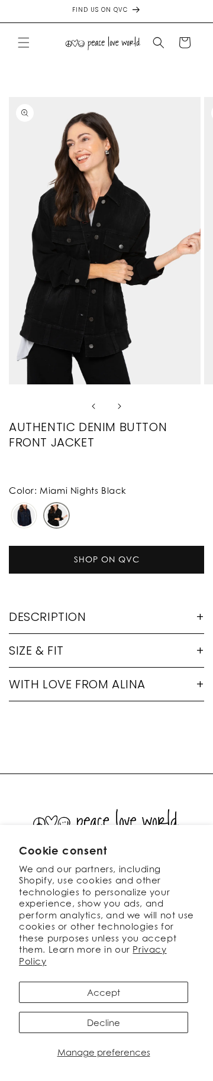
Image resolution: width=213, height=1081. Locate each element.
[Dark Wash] (24, 516)
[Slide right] (119, 406)
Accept (103, 992)
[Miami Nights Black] (56, 516)
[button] (24, 43)
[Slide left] (93, 406)
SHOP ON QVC (107, 559)
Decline (103, 1022)
